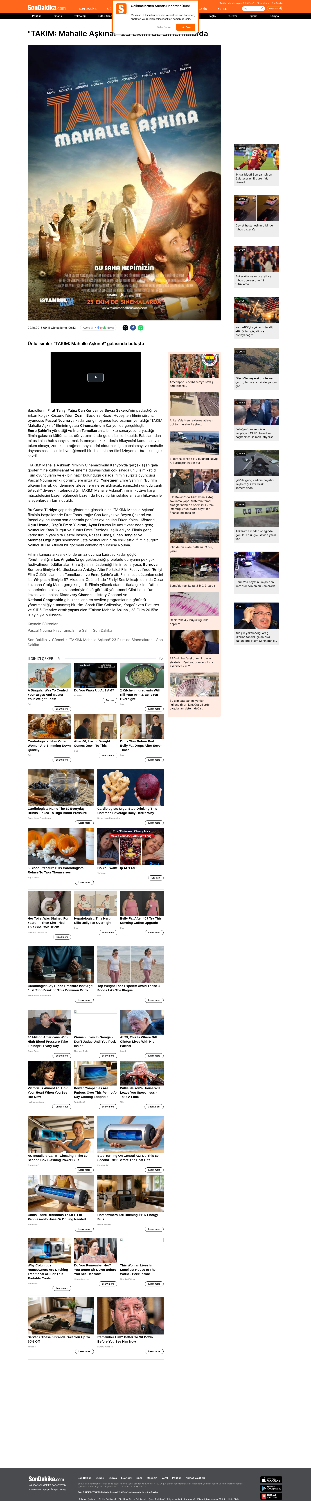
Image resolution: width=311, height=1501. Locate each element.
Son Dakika (84, 1477)
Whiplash (42, 580)
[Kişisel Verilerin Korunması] (181, 1499)
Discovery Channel (76, 595)
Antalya (89, 569)
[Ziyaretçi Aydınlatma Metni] (211, 1499)
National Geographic (45, 600)
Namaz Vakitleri (195, 1477)
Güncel (100, 1477)
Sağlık (212, 15)
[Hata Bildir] (234, 1499)
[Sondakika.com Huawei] (271, 1496)
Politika (36, 15)
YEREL (222, 9)
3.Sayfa (274, 15)
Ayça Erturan (99, 525)
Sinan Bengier (125, 535)
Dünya (113, 1477)
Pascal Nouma (57, 420)
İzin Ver (186, 27)
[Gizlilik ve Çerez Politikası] (132, 1499)
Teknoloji (80, 15)
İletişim (54, 1489)
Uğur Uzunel (38, 525)
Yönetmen (109, 480)
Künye (63, 1489)
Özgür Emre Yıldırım (68, 525)
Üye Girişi (273, 8)
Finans (58, 15)
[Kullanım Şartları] (87, 1499)
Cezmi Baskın (86, 415)
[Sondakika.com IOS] (271, 1479)
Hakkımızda (35, 1489)
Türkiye (50, 510)
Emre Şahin (37, 430)
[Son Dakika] (47, 8)
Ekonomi (126, 1477)
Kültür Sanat (105, 15)
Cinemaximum (92, 425)
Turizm (232, 15)
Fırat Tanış (57, 410)
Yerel (165, 1477)
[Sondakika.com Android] (271, 1488)
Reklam (46, 1489)
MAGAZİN (200, 9)
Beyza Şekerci (117, 410)
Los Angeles (64, 559)
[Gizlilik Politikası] (107, 1499)
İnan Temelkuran (87, 430)
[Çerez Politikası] (156, 1499)
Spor (139, 1477)
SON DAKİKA (88, 9)
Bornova (150, 564)
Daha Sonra (164, 27)
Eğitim (253, 15)
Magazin (152, 1477)
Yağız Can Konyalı (83, 410)
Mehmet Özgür (41, 540)
